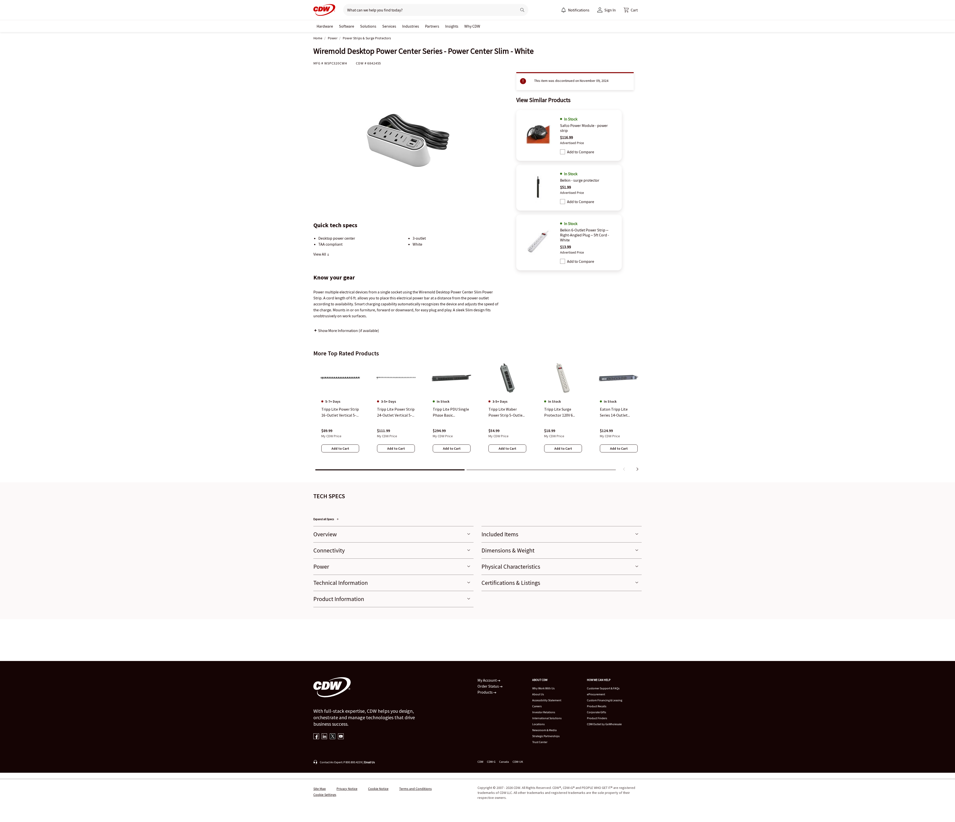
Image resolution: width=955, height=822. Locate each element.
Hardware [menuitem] (325, 26)
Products (485, 692)
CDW (480, 762)
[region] (477, 417)
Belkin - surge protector (579, 180)
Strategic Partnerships (546, 736)
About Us (538, 694)
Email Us (369, 762)
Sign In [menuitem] (610, 9)
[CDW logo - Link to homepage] (324, 10)
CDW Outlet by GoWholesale (604, 724)
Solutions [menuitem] (368, 26)
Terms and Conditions (415, 788)
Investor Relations (543, 712)
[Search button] (522, 10)
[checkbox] (562, 151)
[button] (631, 10)
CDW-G (491, 762)
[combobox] (428, 10)
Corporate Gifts (596, 712)
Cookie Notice (378, 788)
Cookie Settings (324, 794)
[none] (325, 26)
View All (320, 254)
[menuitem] (563, 9)
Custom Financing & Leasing (604, 700)
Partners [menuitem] (432, 26)
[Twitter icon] (332, 737)
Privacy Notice (346, 788)
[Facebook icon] (316, 737)
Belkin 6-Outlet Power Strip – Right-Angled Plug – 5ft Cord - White (584, 234)
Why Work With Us (543, 688)
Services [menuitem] (389, 26)
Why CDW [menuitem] (472, 26)
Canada (504, 762)
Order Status (489, 686)
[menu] (575, 10)
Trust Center (539, 742)
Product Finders (597, 718)
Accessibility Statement (546, 700)
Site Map (319, 788)
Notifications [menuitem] (578, 9)
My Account (487, 680)
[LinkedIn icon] (324, 737)
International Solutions (547, 718)
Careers (537, 706)
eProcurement (596, 694)
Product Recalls (596, 706)
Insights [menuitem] (451, 26)
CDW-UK (518, 762)
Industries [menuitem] (410, 26)
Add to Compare (580, 151)
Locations (538, 724)
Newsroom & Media (544, 730)
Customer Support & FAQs (603, 688)
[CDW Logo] (324, 10)
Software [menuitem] (346, 26)
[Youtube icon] (341, 737)
